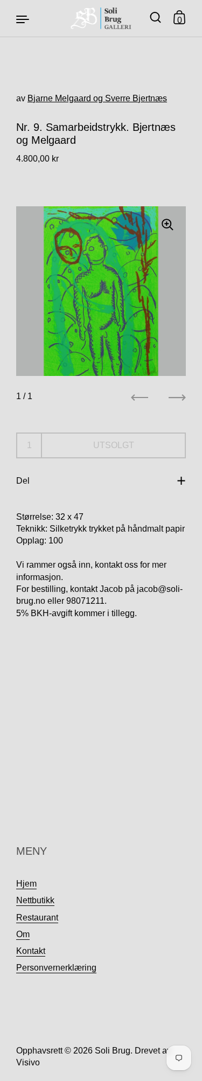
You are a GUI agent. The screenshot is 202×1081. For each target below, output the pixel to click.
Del (23, 480)
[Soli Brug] (101, 18)
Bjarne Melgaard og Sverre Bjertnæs (97, 98)
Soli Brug (112, 1050)
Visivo (28, 1062)
